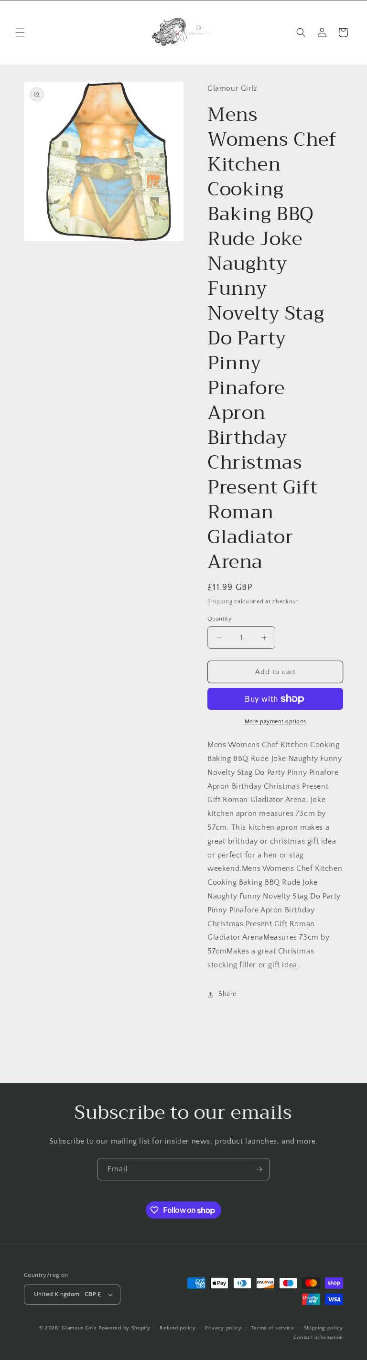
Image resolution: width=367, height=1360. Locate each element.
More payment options (275, 721)
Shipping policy (324, 1328)
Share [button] (227, 994)
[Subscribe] (258, 1169)
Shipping (220, 602)
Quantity (219, 618)
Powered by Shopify (124, 1328)
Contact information (318, 1337)
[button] (20, 32)
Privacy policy (223, 1328)
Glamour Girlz (79, 1328)
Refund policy (177, 1328)
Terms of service (272, 1328)
